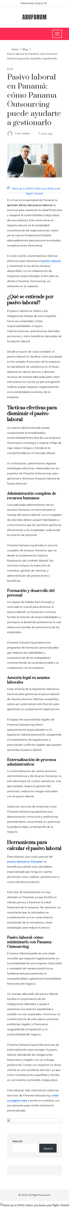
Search (17, 1141)
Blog (10, 69)
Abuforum (34, 17)
